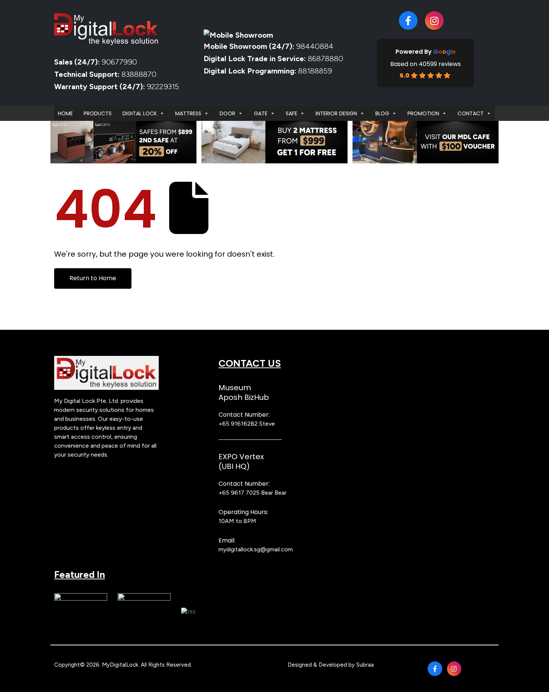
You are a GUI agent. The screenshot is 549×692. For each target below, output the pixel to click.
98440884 (314, 46)
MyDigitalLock (120, 664)
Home (65, 113)
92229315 (163, 86)
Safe (291, 113)
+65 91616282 (238, 423)
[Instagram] (434, 20)
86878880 (325, 58)
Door (227, 113)
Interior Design (336, 113)
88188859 (315, 70)
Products (98, 113)
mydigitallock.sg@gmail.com (255, 549)
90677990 (119, 61)
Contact (471, 113)
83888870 (138, 74)
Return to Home (92, 278)
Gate (260, 113)
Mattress (188, 113)
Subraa (365, 664)
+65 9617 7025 (239, 492)
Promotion (423, 113)
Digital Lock (139, 113)
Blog (382, 113)
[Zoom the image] (106, 360)
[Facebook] (408, 20)
